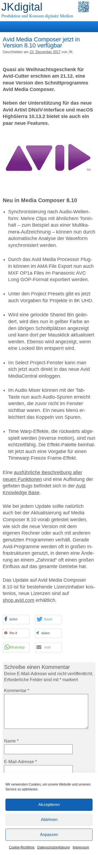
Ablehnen (49, 819)
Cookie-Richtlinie (22, 847)
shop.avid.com (18, 600)
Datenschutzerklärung (53, 847)
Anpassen (49, 834)
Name (11, 741)
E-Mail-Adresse (20, 761)
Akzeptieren (49, 804)
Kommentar (16, 690)
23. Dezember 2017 (45, 52)
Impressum (81, 847)
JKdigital (21, 7)
